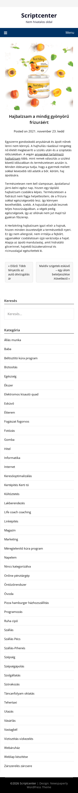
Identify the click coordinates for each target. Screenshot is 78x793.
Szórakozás (12, 684)
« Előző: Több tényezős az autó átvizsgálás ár (19, 272)
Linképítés (11, 521)
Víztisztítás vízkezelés (18, 739)
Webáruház (12, 748)
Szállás (8, 630)
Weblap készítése (16, 757)
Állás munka (12, 340)
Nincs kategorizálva (17, 566)
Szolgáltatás (12, 675)
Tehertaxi (10, 702)
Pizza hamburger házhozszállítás (26, 603)
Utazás (8, 711)
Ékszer (8, 385)
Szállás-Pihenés (14, 648)
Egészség (10, 376)
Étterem (9, 412)
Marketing (11, 539)
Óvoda (8, 594)
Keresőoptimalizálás (18, 476)
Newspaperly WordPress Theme (47, 785)
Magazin (10, 530)
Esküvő (9, 403)
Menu (70, 32)
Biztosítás (10, 367)
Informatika (12, 458)
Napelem (10, 557)
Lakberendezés (14, 503)
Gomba (9, 440)
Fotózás (9, 431)
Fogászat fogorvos (16, 421)
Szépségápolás (14, 666)
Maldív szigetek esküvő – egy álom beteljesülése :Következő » (54, 272)
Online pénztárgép (17, 576)
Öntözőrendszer (15, 585)
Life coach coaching (17, 512)
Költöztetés (11, 494)
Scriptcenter (39, 15)
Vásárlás (10, 721)
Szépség (9, 657)
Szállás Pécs (12, 639)
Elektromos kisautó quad (21, 394)
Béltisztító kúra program (21, 358)
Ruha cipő (11, 621)
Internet (9, 467)
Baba (7, 349)
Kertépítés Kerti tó (16, 485)
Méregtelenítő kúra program (23, 548)
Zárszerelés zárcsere (18, 766)
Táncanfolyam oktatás (19, 693)
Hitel (7, 449)
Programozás (13, 612)
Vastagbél (10, 729)
